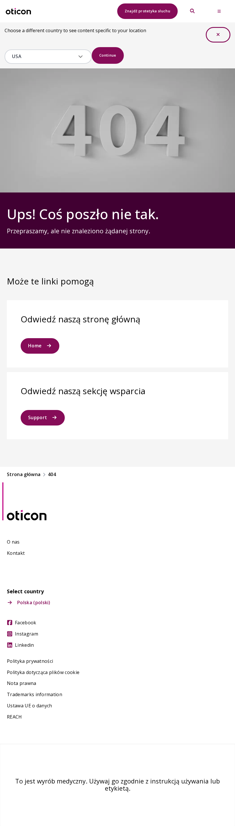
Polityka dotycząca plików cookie (43, 672)
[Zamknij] (218, 35)
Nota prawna (21, 683)
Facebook (25, 623)
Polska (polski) (33, 603)
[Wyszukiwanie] (192, 11)
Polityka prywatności (30, 661)
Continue (107, 55)
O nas (13, 542)
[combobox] (44, 56)
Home (35, 345)
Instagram (26, 634)
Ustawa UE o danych (29, 706)
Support (37, 417)
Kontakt (16, 553)
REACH (14, 717)
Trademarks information (34, 695)
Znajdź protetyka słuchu (147, 11)
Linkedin (24, 645)
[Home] (18, 11)
